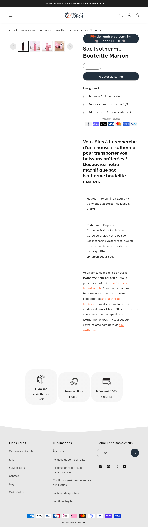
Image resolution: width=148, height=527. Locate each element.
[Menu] (11, 15)
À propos (58, 451)
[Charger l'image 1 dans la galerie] (23, 46)
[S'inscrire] (135, 453)
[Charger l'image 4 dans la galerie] (59, 46)
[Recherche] (121, 15)
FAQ (11, 459)
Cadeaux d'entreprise (21, 451)
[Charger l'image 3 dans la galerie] (47, 46)
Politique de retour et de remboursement (67, 470)
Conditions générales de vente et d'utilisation (72, 482)
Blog (11, 484)
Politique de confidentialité (69, 459)
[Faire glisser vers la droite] (70, 46)
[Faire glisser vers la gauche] (13, 46)
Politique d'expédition (66, 493)
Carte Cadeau (17, 492)
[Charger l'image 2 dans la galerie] (35, 46)
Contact (14, 475)
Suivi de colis (17, 467)
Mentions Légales (63, 501)
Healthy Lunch (77, 522)
